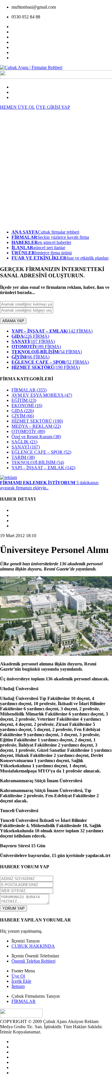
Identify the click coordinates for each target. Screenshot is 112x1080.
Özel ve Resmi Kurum (36, 436)
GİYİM (22, 415)
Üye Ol (18, 976)
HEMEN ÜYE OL (17, 107)
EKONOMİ (26, 405)
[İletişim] (8, 477)
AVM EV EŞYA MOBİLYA (41, 395)
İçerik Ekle (21, 981)
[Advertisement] (56, 169)
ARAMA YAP (13, 321)
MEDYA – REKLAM (36, 426)
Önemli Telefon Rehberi (33, 961)
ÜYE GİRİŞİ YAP (53, 107)
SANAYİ (25, 446)
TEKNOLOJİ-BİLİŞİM (37, 462)
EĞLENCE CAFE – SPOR (41, 452)
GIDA (22, 410)
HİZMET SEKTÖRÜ (37, 421)
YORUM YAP (13, 908)
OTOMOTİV (28, 431)
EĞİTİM (23, 400)
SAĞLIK (24, 441)
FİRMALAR (29, 390)
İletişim (18, 986)
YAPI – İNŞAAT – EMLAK (43, 467)
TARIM (23, 457)
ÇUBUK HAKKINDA (33, 946)
